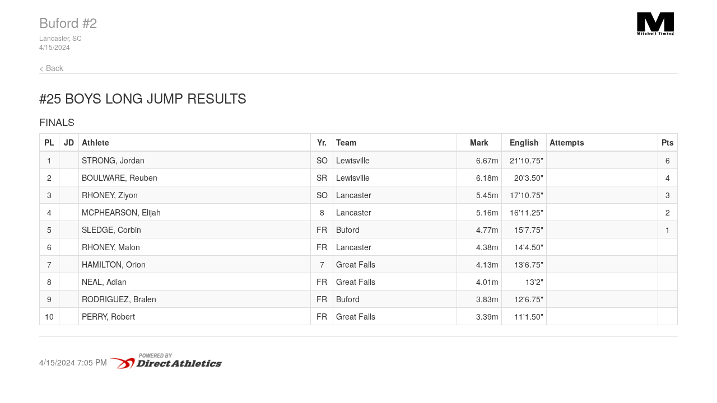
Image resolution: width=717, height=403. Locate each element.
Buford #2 (68, 22)
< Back (51, 67)
